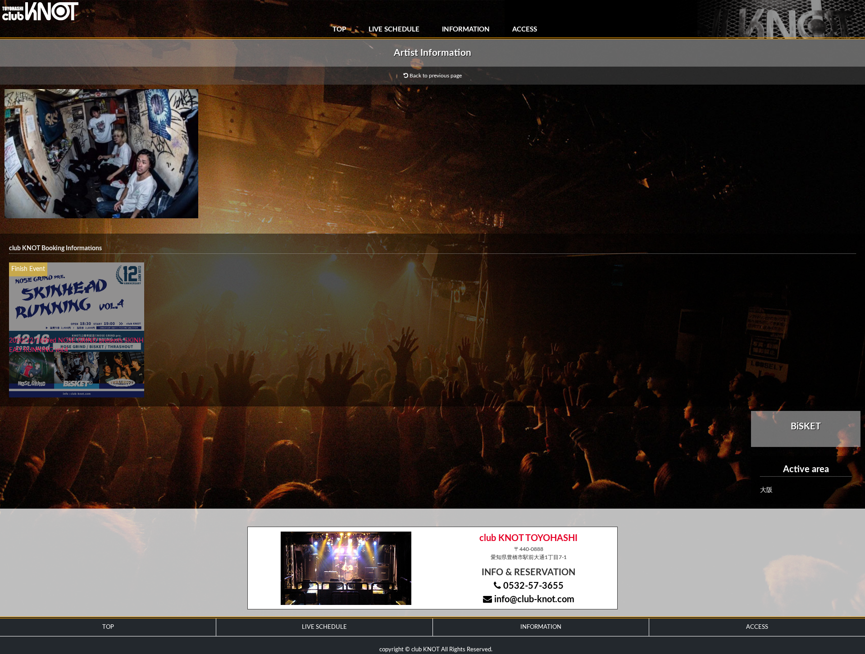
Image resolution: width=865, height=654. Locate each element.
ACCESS (524, 29)
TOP (339, 29)
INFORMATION (466, 29)
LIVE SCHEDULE (394, 29)
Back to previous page (435, 75)
